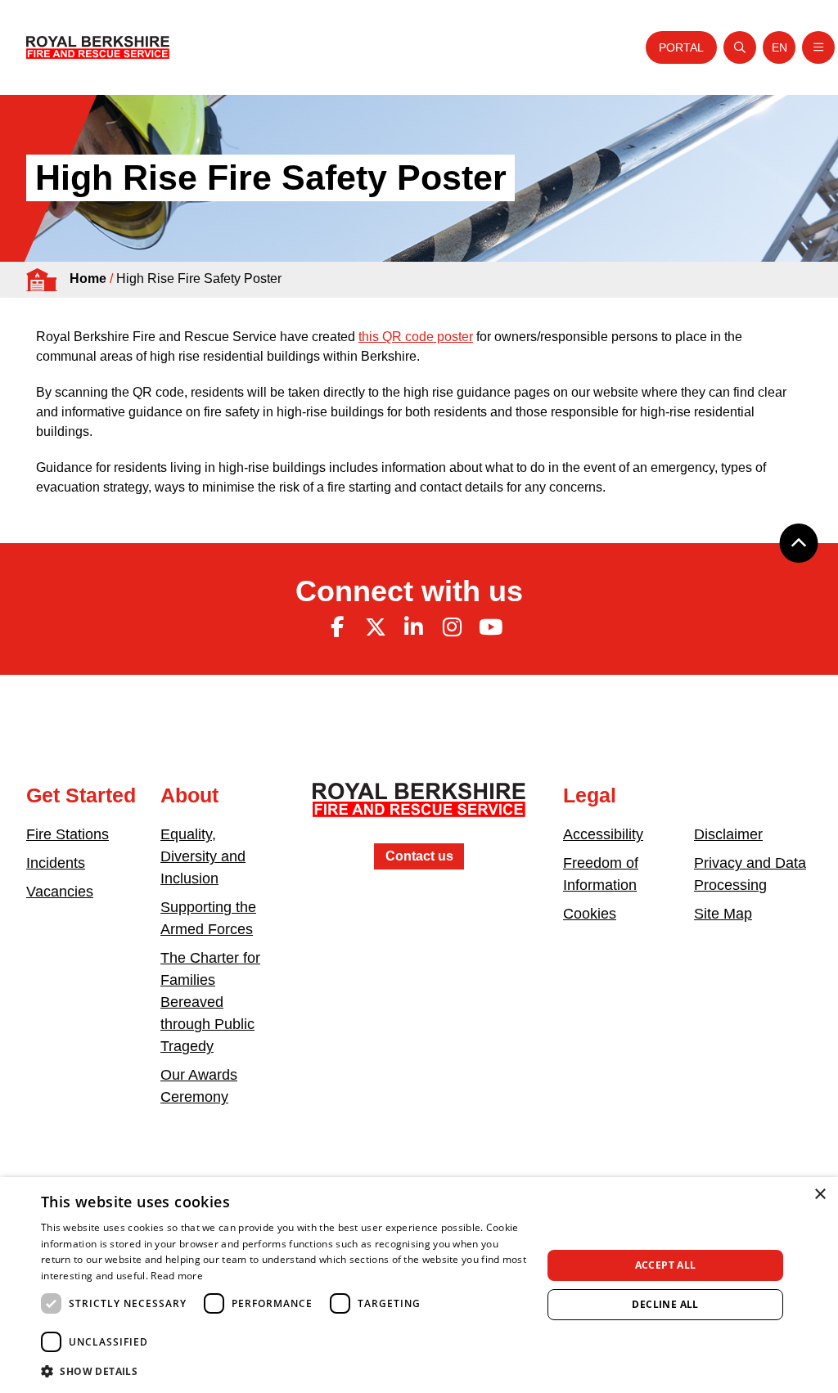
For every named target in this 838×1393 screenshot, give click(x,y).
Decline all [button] (665, 1304)
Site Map (723, 913)
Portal (681, 47)
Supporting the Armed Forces (208, 918)
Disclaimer (728, 834)
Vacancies (59, 891)
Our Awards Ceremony (198, 1086)
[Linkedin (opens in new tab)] (414, 627)
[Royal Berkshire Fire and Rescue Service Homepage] (97, 47)
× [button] (819, 1195)
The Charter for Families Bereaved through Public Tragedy (210, 1002)
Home (88, 278)
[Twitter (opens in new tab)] (376, 627)
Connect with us (409, 591)
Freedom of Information (600, 874)
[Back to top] (798, 543)
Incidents (55, 863)
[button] (284, 1371)
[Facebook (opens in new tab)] (337, 627)
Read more (177, 1276)
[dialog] (419, 1285)
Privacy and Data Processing (750, 874)
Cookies (589, 913)
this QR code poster (415, 337)
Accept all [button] (665, 1265)
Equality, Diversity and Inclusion (203, 856)
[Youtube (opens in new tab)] (490, 627)
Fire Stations (67, 834)
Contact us (419, 856)
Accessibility (603, 834)
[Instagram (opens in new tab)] (452, 627)
